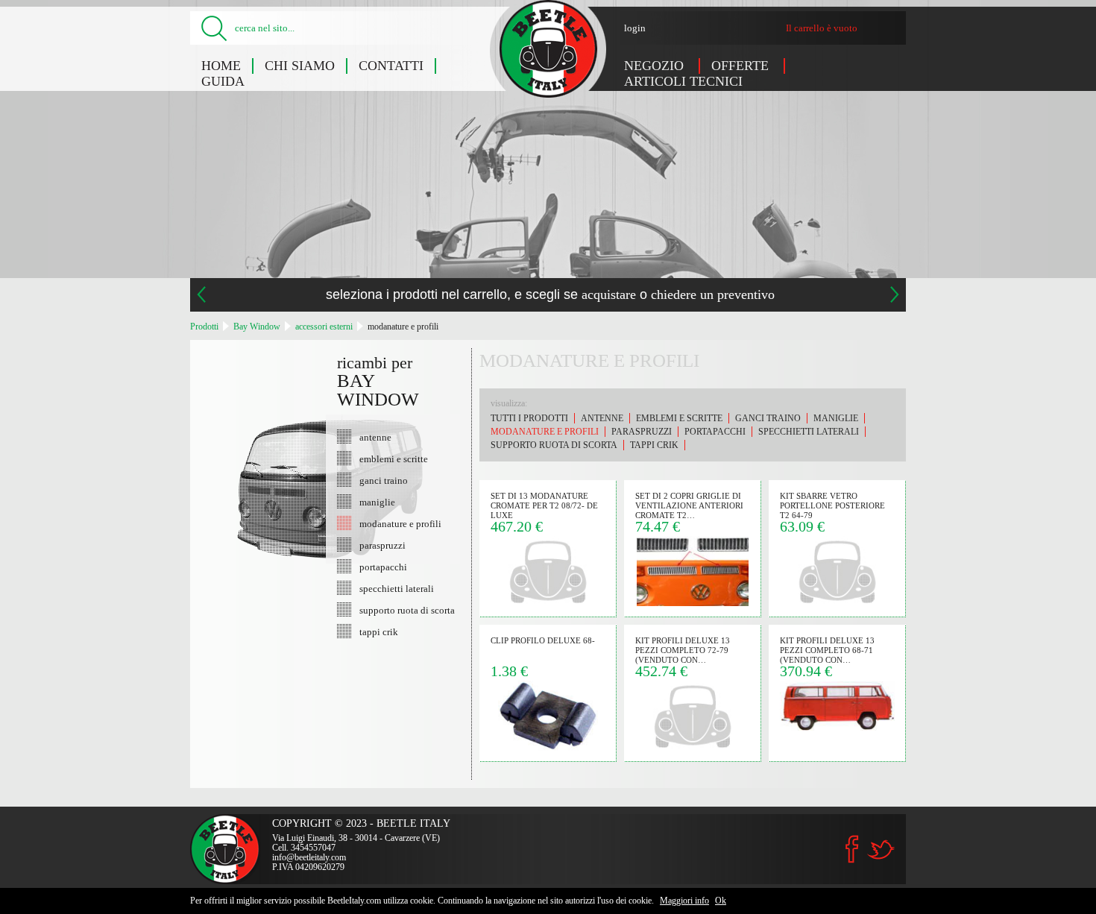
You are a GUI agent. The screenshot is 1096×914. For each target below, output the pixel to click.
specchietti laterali (396, 588)
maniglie (377, 502)
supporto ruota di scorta (407, 610)
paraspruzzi (382, 545)
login (635, 28)
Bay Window (256, 326)
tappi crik (378, 631)
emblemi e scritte (393, 458)
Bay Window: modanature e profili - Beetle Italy (548, 49)
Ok (720, 900)
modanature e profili (403, 326)
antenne (375, 437)
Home (221, 65)
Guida (223, 81)
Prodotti (204, 326)
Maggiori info (684, 900)
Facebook (852, 849)
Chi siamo (300, 65)
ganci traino (383, 480)
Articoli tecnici (683, 81)
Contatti (391, 65)
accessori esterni (324, 326)
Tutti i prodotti (529, 418)
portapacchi (383, 566)
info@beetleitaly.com (309, 857)
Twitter (880, 849)
